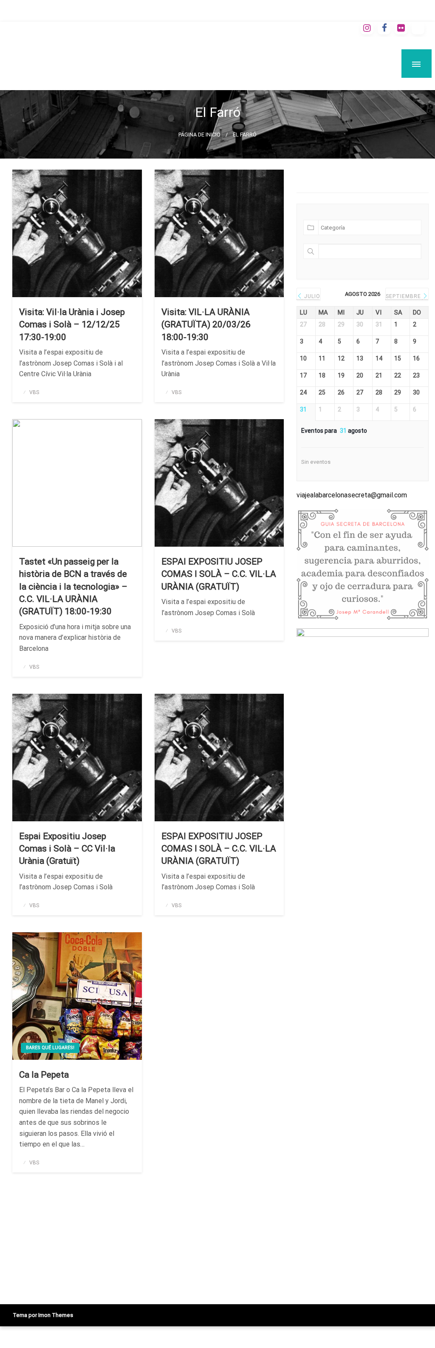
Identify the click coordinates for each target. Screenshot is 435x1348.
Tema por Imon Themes (43, 1315)
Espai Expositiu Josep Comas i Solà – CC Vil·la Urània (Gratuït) (67, 848)
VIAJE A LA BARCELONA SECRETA (151, 55)
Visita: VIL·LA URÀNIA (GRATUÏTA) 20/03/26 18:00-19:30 (206, 324)
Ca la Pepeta (44, 1075)
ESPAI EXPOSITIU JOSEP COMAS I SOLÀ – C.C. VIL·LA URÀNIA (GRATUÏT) (218, 574)
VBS (34, 392)
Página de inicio (199, 134)
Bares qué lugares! (50, 1047)
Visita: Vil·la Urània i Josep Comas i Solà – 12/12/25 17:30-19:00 (72, 324)
